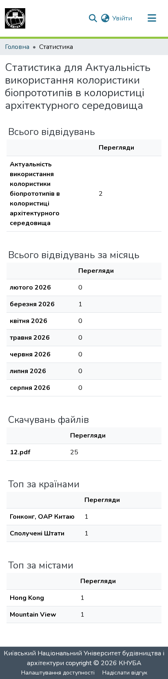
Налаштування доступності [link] (58, 673)
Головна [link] (17, 46)
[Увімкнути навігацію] (151, 18)
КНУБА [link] (130, 663)
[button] (15, 18)
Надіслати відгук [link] (124, 673)
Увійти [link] (122, 18)
